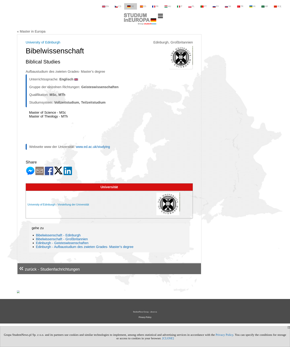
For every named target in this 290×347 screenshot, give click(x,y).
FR (157, 6)
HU (169, 6)
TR (242, 6)
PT (205, 6)
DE (132, 6)
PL (193, 6)
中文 (279, 6)
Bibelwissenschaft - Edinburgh (58, 235)
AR (266, 6)
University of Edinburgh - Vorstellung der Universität (58, 204)
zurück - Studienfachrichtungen (49, 267)
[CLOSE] (168, 338)
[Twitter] (58, 173)
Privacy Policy (224, 334)
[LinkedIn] (68, 173)
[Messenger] (30, 173)
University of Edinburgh (43, 42)
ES (144, 6)
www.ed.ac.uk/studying (93, 147)
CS (119, 6)
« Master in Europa (31, 31)
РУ (217, 6)
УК (254, 6)
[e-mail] (39, 173)
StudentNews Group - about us (145, 312)
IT (181, 6)
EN (107, 6)
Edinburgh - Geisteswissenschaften (62, 243)
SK (229, 6)
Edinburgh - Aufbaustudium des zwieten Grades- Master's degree (84, 247)
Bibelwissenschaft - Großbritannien (62, 239)
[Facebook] (49, 173)
